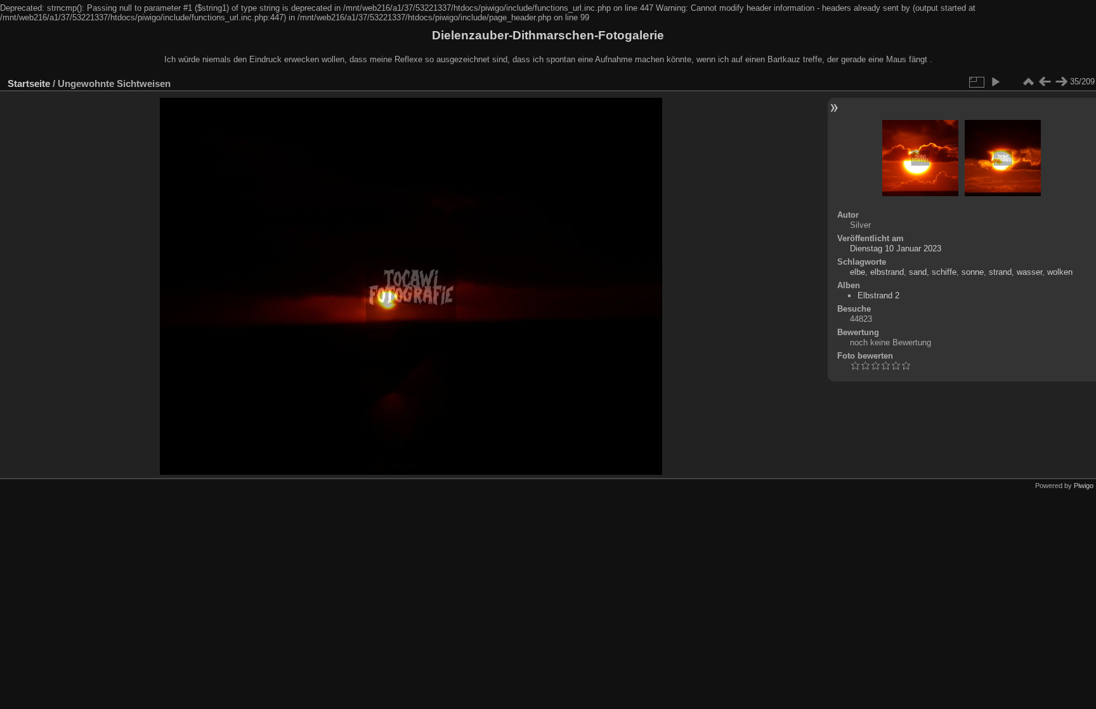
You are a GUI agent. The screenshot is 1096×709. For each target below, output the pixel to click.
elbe (857, 272)
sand (918, 272)
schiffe (944, 272)
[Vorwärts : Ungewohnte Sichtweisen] (1061, 82)
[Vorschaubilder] (1028, 82)
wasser (1029, 272)
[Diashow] (995, 82)
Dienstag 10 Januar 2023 (895, 248)
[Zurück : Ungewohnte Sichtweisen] (1044, 82)
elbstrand (887, 272)
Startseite (29, 83)
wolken (1060, 272)
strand (1000, 272)
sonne (973, 272)
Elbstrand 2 (878, 295)
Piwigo (1083, 485)
